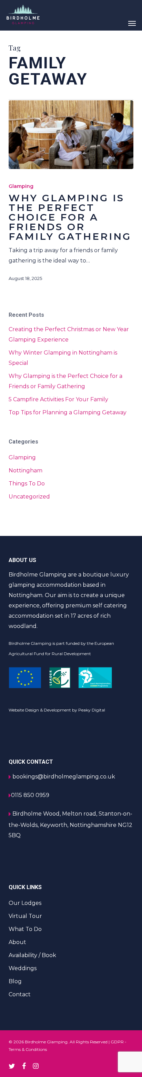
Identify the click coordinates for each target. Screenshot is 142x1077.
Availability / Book (32, 955)
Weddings (23, 968)
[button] (132, 23)
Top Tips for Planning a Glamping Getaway (67, 412)
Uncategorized (29, 496)
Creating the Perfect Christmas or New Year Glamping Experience (69, 334)
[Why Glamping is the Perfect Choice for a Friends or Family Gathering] (71, 134)
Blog (15, 981)
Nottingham (25, 470)
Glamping (21, 186)
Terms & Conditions (28, 1049)
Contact (20, 994)
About (17, 942)
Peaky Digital (91, 710)
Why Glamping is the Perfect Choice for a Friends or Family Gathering (65, 381)
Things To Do (27, 483)
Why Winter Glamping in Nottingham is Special (63, 357)
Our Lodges (25, 903)
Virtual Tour (25, 916)
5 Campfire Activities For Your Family (58, 399)
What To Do (25, 929)
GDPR (117, 1041)
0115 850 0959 (30, 795)
